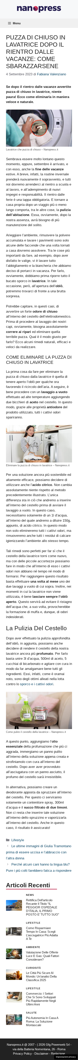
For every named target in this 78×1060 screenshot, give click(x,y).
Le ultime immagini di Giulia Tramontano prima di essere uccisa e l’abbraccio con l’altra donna (38, 852)
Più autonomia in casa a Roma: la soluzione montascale (42, 1021)
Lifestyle (17, 840)
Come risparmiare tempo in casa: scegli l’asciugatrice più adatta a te (42, 933)
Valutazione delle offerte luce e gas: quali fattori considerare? (42, 956)
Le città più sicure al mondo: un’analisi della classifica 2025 (41, 976)
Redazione (58, 1053)
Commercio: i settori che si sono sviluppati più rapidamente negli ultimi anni (41, 999)
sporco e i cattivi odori (36, 684)
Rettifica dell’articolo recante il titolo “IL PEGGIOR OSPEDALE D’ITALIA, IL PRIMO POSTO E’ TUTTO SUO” (42, 907)
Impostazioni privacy (66, 1057)
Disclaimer (41, 1053)
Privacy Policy (22, 1053)
